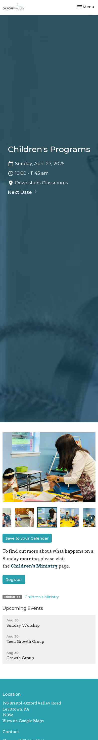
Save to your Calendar (27, 538)
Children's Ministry (42, 596)
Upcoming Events (23, 608)
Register (14, 579)
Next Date (20, 192)
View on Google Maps (23, 721)
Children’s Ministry (34, 566)
